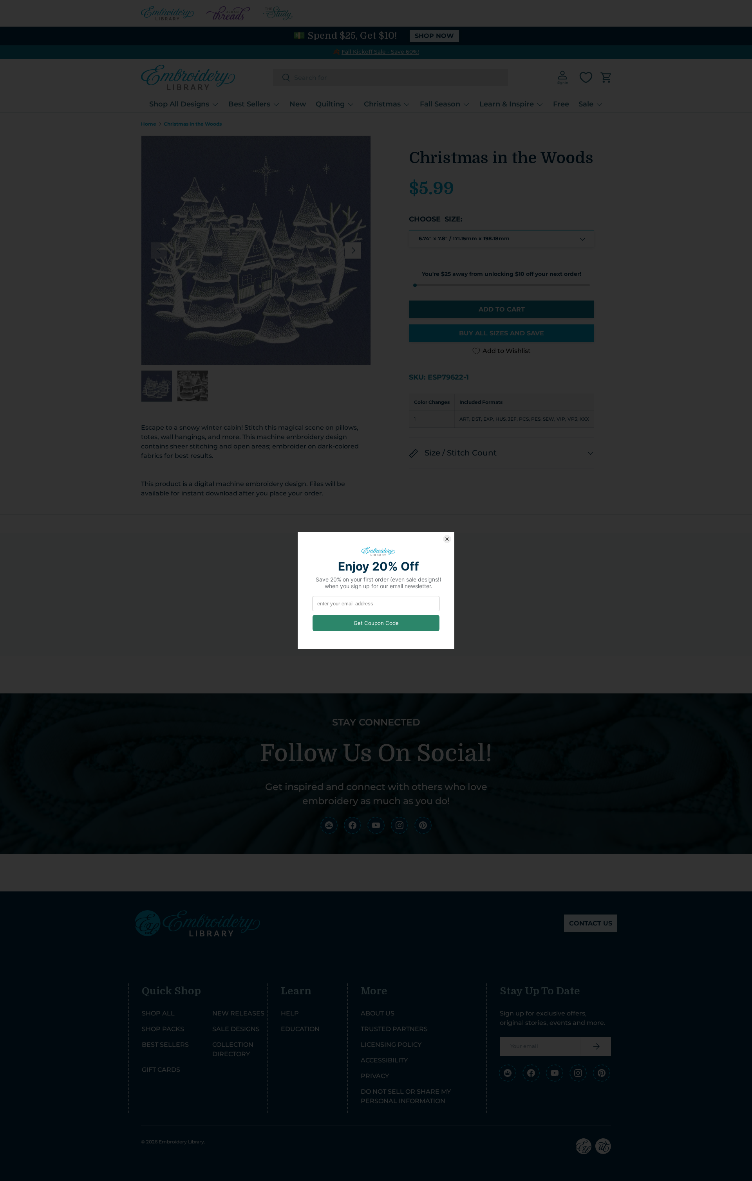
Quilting (330, 104)
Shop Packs (163, 1029)
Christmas (382, 104)
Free (561, 104)
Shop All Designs (179, 104)
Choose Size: (436, 219)
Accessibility (384, 1060)
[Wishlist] (586, 77)
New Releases (238, 1013)
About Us (377, 1013)
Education (300, 1029)
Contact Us (590, 923)
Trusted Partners (394, 1029)
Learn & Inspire (506, 104)
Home (148, 124)
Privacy (375, 1076)
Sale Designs (236, 1029)
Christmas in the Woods (193, 124)
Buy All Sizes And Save (501, 333)
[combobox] (390, 77)
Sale (585, 104)
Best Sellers (249, 104)
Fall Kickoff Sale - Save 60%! (380, 51)
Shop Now (434, 36)
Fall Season (440, 104)
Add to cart (502, 309)
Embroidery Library (181, 1142)
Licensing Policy (391, 1044)
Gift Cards (161, 1069)
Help (290, 1013)
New (297, 104)
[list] (256, 250)
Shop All (158, 1013)
